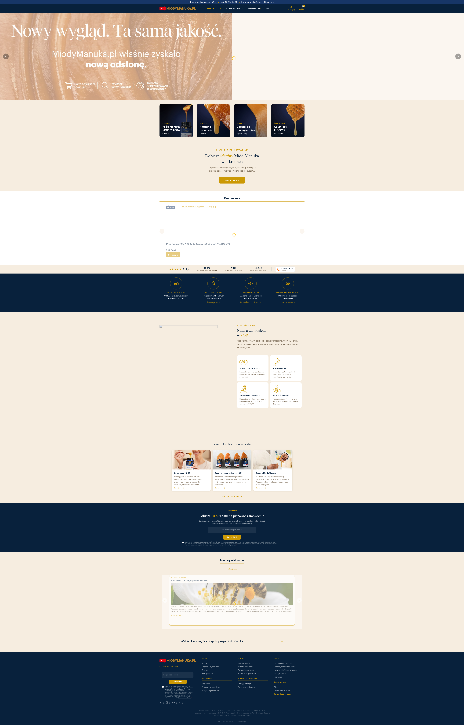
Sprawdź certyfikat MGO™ (248, 673)
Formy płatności (244, 684)
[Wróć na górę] (457, 720)
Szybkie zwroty (244, 663)
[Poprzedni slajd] (5, 56)
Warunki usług (257, 713)
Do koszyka (173, 255)
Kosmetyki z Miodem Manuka (285, 670)
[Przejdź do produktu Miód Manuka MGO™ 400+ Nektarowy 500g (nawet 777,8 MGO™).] (198, 223)
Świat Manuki (254, 8)
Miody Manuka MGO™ (283, 663)
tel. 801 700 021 (259, 710)
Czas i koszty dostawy (247, 687)
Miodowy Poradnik (178, 577)
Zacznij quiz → (232, 180)
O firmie (205, 670)
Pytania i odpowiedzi (246, 670)
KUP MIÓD (214, 8)
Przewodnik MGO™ (234, 8)
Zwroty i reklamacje (245, 667)
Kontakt (205, 663)
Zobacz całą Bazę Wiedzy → (232, 496)
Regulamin (206, 684)
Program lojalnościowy (211, 687)
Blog (268, 8)
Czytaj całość (177, 615)
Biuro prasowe (207, 673)
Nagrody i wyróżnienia (210, 667)
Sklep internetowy (231, 722)
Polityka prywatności (210, 690)
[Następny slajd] (458, 56)
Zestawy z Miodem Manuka (284, 667)
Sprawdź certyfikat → (283, 694)
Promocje (278, 677)
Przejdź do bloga (230, 569)
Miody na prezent (281, 673)
